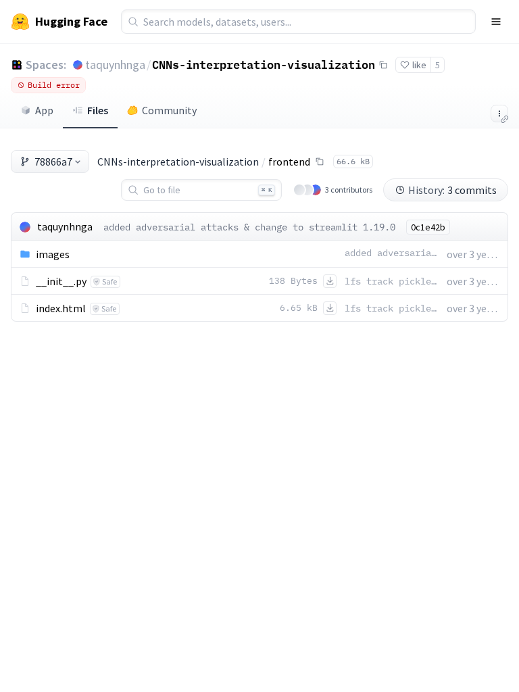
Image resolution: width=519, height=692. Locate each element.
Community (169, 110)
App (44, 110)
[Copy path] (320, 161)
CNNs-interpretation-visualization (263, 64)
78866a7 (53, 161)
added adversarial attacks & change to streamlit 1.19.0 (249, 227)
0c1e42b (428, 227)
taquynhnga (115, 64)
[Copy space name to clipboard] (383, 65)
